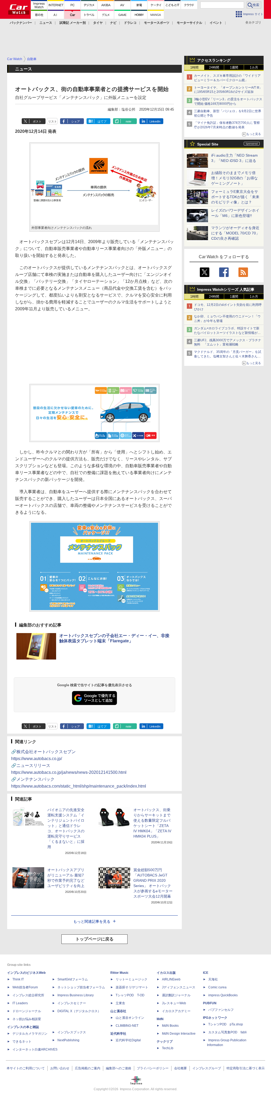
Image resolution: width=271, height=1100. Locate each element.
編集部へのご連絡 (118, 1068)
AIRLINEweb (171, 979)
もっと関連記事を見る (91, 921)
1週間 (234, 67)
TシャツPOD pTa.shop (225, 1024)
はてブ (102, 121)
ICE (205, 973)
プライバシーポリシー (153, 1068)
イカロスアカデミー (176, 1011)
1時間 (194, 67)
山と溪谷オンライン (130, 1018)
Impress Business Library (75, 995)
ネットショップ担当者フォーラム (81, 987)
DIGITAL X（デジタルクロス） (79, 1011)
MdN (160, 1019)
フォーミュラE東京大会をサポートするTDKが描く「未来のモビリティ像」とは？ (235, 196)
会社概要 (180, 1068)
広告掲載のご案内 (87, 1068)
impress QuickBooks (223, 995)
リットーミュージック (131, 979)
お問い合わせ (59, 1068)
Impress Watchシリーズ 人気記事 (225, 289)
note (128, 121)
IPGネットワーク (215, 1018)
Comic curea (217, 987)
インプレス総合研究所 (28, 995)
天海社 (213, 979)
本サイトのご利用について (26, 1068)
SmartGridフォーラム (72, 979)
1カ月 (254, 67)
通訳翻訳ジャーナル (176, 995)
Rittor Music (119, 973)
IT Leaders (20, 1003)
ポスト (37, 121)
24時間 (214, 67)
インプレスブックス (71, 1032)
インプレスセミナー (71, 1003)
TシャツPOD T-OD (130, 995)
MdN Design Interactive (179, 1033)
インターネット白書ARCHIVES (34, 1049)
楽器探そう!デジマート (132, 987)
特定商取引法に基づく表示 (246, 1068)
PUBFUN (209, 1003)
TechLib (167, 1048)
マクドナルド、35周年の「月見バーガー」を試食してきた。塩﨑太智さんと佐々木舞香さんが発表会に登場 (227, 356)
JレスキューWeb (174, 1003)
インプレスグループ (206, 1068)
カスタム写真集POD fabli (227, 1032)
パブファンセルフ (221, 1010)
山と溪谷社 (118, 1011)
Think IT (18, 979)
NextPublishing (68, 1040)
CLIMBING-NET (127, 1026)
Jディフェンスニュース (178, 987)
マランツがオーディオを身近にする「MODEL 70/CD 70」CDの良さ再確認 (235, 233)
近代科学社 (118, 1033)
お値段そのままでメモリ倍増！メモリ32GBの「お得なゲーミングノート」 (234, 178)
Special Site (207, 144)
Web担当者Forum (25, 987)
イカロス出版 (166, 973)
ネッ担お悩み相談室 (26, 1019)
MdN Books (170, 1026)
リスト (52, 121)
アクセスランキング (214, 60)
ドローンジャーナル (26, 1011)
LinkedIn (155, 121)
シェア (75, 121)
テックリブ (165, 1041)
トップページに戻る (94, 939)
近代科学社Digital (128, 1040)
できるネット (21, 1041)
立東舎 (120, 1003)
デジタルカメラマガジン (29, 1033)
